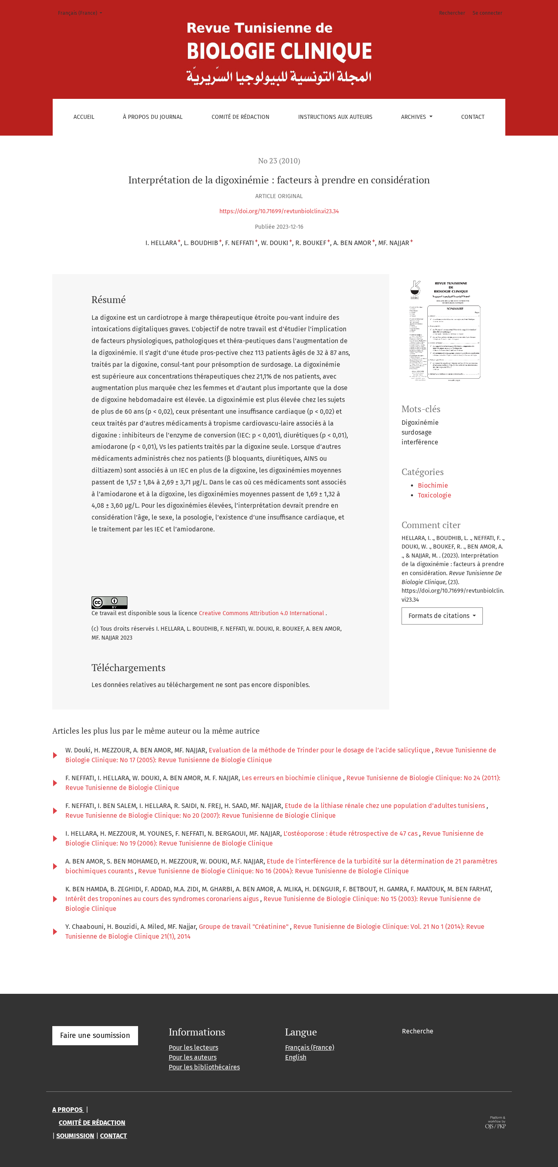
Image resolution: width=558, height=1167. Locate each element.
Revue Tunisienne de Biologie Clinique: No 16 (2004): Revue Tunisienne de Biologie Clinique (273, 871)
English (295, 1057)
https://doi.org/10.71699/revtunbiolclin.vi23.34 (279, 211)
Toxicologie (434, 495)
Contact (472, 117)
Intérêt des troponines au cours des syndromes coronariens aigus (162, 899)
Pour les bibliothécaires (204, 1067)
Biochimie (433, 485)
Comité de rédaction (241, 117)
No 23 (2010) (279, 160)
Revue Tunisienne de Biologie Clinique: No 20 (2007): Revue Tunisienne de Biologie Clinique (200, 815)
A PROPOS (68, 1109)
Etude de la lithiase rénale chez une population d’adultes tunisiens (386, 806)
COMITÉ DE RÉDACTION (92, 1123)
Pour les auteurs (193, 1057)
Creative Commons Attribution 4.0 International (262, 613)
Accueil (84, 117)
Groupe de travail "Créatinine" (244, 926)
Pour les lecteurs (193, 1047)
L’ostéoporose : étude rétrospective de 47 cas (351, 833)
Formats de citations (439, 616)
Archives (414, 117)
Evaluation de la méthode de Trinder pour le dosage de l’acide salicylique (320, 750)
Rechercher (452, 13)
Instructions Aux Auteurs (335, 117)
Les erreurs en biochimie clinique (292, 778)
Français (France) (82, 13)
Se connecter (487, 13)
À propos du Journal (153, 117)
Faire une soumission (95, 1035)
